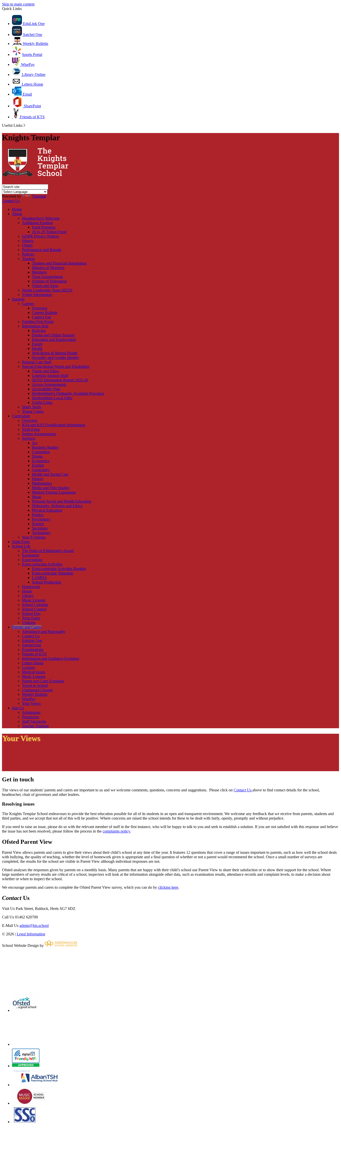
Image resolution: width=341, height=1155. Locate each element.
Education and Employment (54, 339)
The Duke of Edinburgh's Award (48, 551)
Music (37, 497)
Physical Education (47, 510)
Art (34, 443)
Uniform (28, 622)
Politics (37, 515)
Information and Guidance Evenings (50, 658)
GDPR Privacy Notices (40, 236)
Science (38, 524)
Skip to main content (18, 4)
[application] (170, 970)
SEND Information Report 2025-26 (60, 380)
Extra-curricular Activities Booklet (59, 569)
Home (17, 209)
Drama (37, 456)
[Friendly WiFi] (25, 1066)
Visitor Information (37, 294)
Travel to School (35, 685)
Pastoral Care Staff (36, 362)
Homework (31, 586)
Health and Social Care (50, 474)
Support (18, 299)
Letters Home (32, 84)
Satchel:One (31, 645)
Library (28, 595)
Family (37, 344)
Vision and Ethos (45, 371)
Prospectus (30, 717)
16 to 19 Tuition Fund (49, 232)
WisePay (27, 64)
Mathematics (42, 483)
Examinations (32, 649)
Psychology (41, 519)
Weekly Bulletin (35, 43)
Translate (39, 196)
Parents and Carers (26, 627)
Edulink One (32, 640)
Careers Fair (41, 317)
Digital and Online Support (53, 335)
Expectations (32, 560)
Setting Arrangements (39, 434)
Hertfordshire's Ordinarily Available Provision (68, 393)
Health (37, 348)
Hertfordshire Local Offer (52, 398)
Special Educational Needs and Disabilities (55, 366)
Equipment (30, 555)
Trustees (28, 259)
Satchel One (32, 34)
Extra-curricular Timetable (52, 573)
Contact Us (11, 201)
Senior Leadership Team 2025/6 (47, 290)
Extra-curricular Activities (42, 564)
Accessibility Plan (46, 389)
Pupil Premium (43, 227)
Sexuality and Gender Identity (55, 357)
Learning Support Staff (50, 375)
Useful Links (42, 402)
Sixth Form (31, 429)
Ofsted (27, 245)
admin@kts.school (34, 925)
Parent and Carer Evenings (43, 681)
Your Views (31, 703)
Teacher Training (35, 726)
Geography (41, 470)
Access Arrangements (49, 384)
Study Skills (31, 407)
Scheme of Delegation (49, 281)
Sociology (40, 528)
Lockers (28, 667)
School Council (34, 609)
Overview (40, 308)
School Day (31, 613)
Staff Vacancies (34, 721)
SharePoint (32, 106)
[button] (24, 125)
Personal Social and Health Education (61, 501)
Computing (41, 452)
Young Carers (33, 411)
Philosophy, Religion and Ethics (57, 506)
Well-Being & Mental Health (54, 353)
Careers (28, 303)
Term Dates (31, 618)
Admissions (31, 712)
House (27, 591)
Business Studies (45, 447)
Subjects (28, 438)
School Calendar (35, 604)
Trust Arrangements (47, 277)
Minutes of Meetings (48, 268)
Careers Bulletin (44, 312)
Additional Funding (37, 223)
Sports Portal (32, 54)
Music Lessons (33, 600)
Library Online (33, 74)
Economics (40, 461)
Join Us (18, 708)
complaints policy (116, 831)
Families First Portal (37, 321)
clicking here (168, 887)
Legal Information (31, 934)
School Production (46, 582)
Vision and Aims (45, 286)
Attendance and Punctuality (43, 631)
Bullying (39, 330)
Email (27, 94)
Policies (28, 254)
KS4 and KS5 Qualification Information (53, 425)
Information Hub (35, 326)
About (17, 214)
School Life (21, 546)
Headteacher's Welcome (41, 218)
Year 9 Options (34, 537)
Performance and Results (41, 250)
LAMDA (39, 578)
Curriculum (21, 416)
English (38, 465)
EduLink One (33, 23)
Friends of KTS (32, 117)
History (28, 241)
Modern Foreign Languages (54, 492)
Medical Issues (33, 672)
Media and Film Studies (50, 488)
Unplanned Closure (37, 690)
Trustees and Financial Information (59, 263)
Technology (41, 533)
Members (39, 272)
